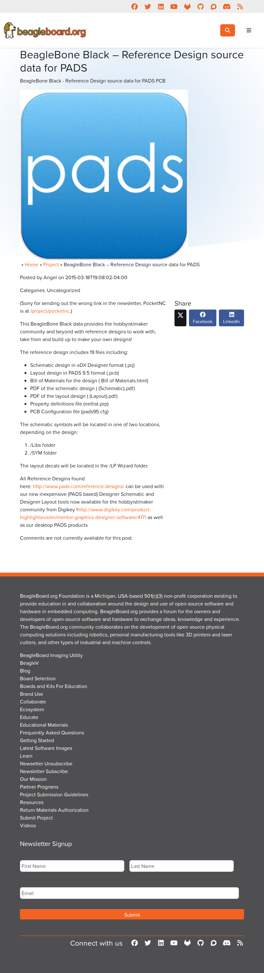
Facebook (202, 321)
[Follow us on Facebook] (134, 6)
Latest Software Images (46, 748)
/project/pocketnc (50, 310)
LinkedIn (231, 321)
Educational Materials (44, 724)
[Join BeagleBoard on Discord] (227, 6)
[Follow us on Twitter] (148, 6)
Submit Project (36, 817)
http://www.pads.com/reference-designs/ (78, 486)
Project (51, 264)
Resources (31, 802)
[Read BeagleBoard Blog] (240, 6)
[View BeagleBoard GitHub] (200, 6)
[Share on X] (180, 318)
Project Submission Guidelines (54, 794)
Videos (28, 825)
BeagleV (29, 662)
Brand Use (31, 693)
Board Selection (38, 678)
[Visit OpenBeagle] (187, 6)
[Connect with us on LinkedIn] (161, 6)
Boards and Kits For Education (53, 686)
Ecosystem (32, 709)
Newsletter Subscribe (44, 771)
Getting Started (37, 740)
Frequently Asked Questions (52, 732)
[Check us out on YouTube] (174, 6)
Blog (25, 670)
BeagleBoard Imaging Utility (51, 655)
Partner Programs (39, 786)
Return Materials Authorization (54, 809)
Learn (26, 755)
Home (31, 264)
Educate (29, 717)
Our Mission (33, 778)
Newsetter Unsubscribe (46, 763)
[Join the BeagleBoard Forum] (214, 6)
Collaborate (33, 701)
